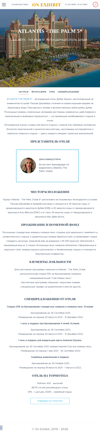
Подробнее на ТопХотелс (50, 401)
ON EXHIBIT (46, 4)
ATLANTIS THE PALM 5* (19, 99)
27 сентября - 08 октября (76, 5)
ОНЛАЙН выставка (20, 5)
